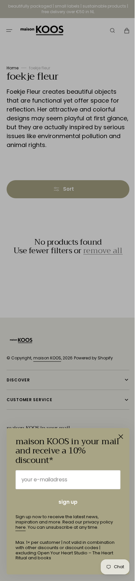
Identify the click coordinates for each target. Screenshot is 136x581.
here (21, 527)
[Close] (121, 436)
